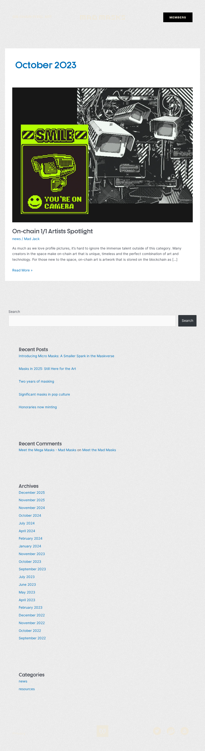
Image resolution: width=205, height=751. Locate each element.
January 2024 (30, 546)
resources (27, 689)
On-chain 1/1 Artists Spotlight (52, 231)
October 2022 (30, 631)
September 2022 (32, 638)
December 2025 (32, 493)
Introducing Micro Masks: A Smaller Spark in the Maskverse (66, 356)
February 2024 (30, 538)
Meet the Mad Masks (99, 450)
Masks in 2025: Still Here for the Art (47, 369)
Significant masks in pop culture (44, 394)
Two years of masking (36, 381)
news (16, 239)
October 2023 (30, 562)
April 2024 (27, 531)
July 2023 (27, 577)
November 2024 (32, 508)
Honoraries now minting (38, 407)
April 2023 (27, 600)
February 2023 (30, 607)
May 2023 (27, 592)
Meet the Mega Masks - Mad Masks (47, 450)
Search (14, 312)
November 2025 (32, 500)
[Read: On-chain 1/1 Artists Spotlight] (102, 155)
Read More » (22, 269)
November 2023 (32, 554)
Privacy (19, 733)
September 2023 (32, 569)
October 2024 (30, 515)
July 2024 (27, 523)
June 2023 (27, 584)
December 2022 (32, 615)
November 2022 (32, 623)
